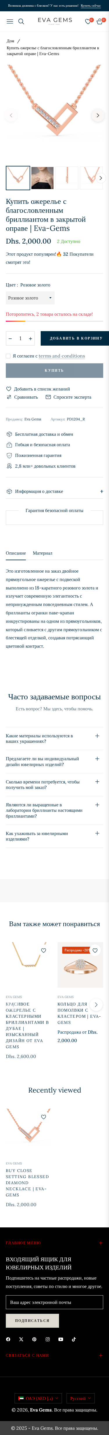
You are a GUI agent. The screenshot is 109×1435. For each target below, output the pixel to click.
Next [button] (98, 115)
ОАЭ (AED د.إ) (39, 1398)
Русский (78, 1398)
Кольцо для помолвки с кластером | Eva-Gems (79, 1013)
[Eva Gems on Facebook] (9, 1339)
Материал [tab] (42, 553)
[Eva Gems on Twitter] (22, 1339)
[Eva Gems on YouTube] (62, 1339)
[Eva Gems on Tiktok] (75, 1339)
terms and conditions (62, 356)
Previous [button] (11, 115)
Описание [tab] (16, 553)
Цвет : (28, 285)
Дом (10, 40)
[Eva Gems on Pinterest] (36, 1339)
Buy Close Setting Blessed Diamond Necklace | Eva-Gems (27, 1183)
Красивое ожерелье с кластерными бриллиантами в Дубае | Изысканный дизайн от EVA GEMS (27, 1025)
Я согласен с (49, 356)
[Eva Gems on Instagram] (49, 1339)
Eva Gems (14, 997)
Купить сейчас (91, 5)
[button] (96, 1004)
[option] (54, 113)
